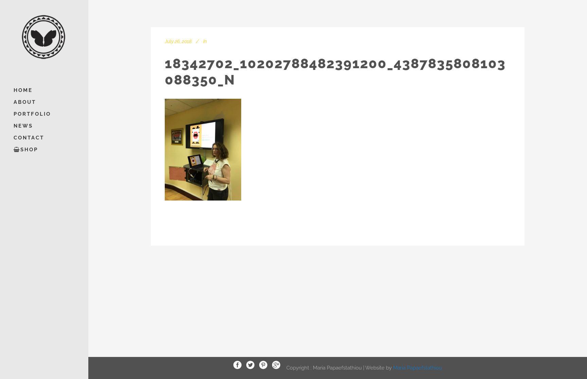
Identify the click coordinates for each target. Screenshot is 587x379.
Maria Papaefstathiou (417, 367)
